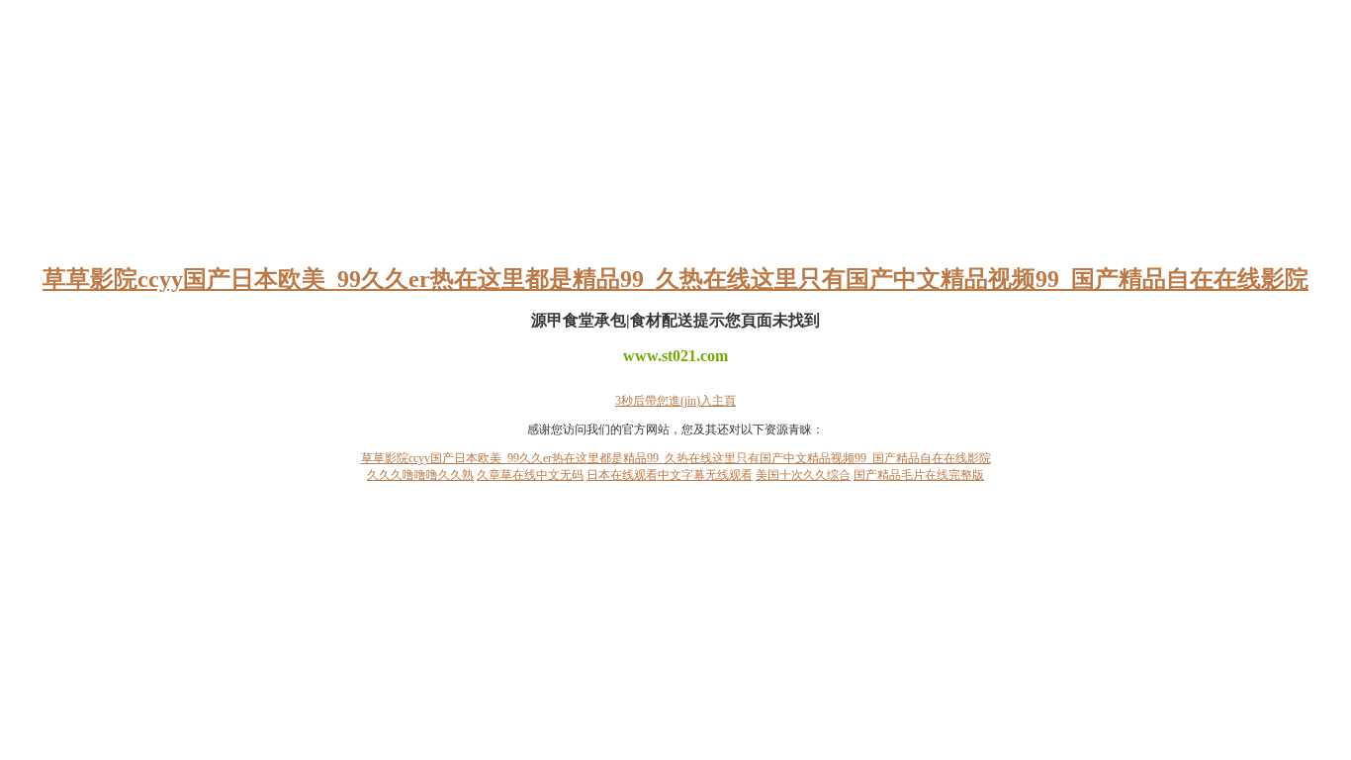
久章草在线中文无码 (530, 475)
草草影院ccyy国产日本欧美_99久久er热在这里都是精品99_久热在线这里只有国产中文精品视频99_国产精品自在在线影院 (675, 279)
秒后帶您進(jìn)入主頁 (675, 401)
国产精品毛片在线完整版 (919, 475)
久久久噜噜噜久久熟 (420, 475)
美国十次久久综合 (803, 475)
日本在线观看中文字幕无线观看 (669, 475)
